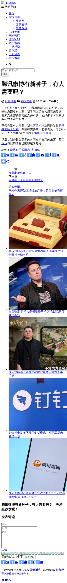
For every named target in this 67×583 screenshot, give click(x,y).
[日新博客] (8, 3)
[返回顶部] (9, 579)
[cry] (51, 553)
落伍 (4, 143)
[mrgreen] (2, 553)
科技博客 (14, 57)
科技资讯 (14, 17)
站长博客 (14, 43)
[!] (62, 553)
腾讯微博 (28, 149)
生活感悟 (14, 46)
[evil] (57, 553)
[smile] (11, 553)
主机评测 (14, 31)
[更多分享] (5, 161)
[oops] (14, 553)
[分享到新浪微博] (5, 155)
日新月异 (14, 54)
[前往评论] (6, 579)
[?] (54, 553)
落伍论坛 (38, 125)
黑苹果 (13, 50)
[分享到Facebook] (48, 155)
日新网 (60, 569)
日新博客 (10, 101)
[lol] (28, 553)
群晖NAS (14, 39)
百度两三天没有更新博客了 (26, 180)
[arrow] (45, 553)
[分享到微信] (14, 155)
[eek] (20, 553)
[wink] (40, 553)
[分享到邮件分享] (40, 155)
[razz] (5, 553)
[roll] (37, 553)
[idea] (42, 553)
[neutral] (48, 553)
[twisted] (34, 553)
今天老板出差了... (20, 172)
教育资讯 (21, 28)
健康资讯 (21, 24)
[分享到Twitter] (56, 155)
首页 (11, 13)
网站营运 (14, 35)
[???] (22, 553)
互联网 (20, 20)
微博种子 (15, 149)
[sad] (8, 553)
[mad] (31, 553)
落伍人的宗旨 (42, 133)
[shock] (60, 553)
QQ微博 (6, 107)
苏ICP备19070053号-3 (14, 573)
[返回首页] (2, 579)
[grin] (17, 553)
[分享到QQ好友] (31, 155)
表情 (4, 549)
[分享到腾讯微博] (22, 155)
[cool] (25, 553)
